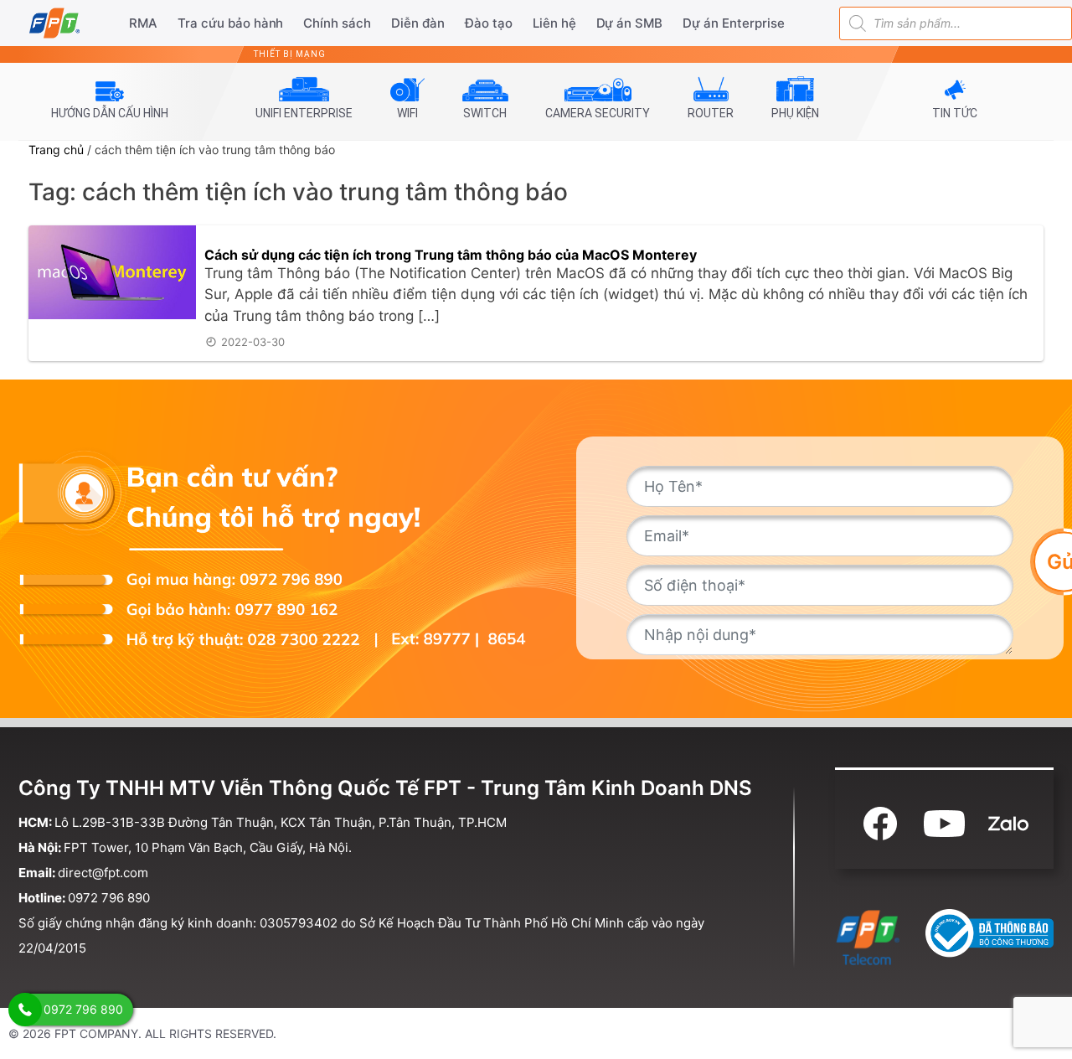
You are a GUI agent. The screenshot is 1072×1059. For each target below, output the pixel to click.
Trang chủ (56, 149)
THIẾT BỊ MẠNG (290, 54)
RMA (143, 23)
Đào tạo (489, 23)
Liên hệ (554, 23)
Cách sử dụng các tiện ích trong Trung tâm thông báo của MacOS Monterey (450, 254)
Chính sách (337, 23)
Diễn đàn (418, 23)
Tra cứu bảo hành (231, 23)
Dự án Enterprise (734, 23)
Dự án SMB (629, 23)
